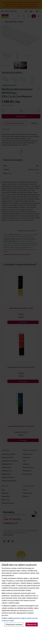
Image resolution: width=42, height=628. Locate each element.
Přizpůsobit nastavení (14, 624)
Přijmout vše (31, 624)
